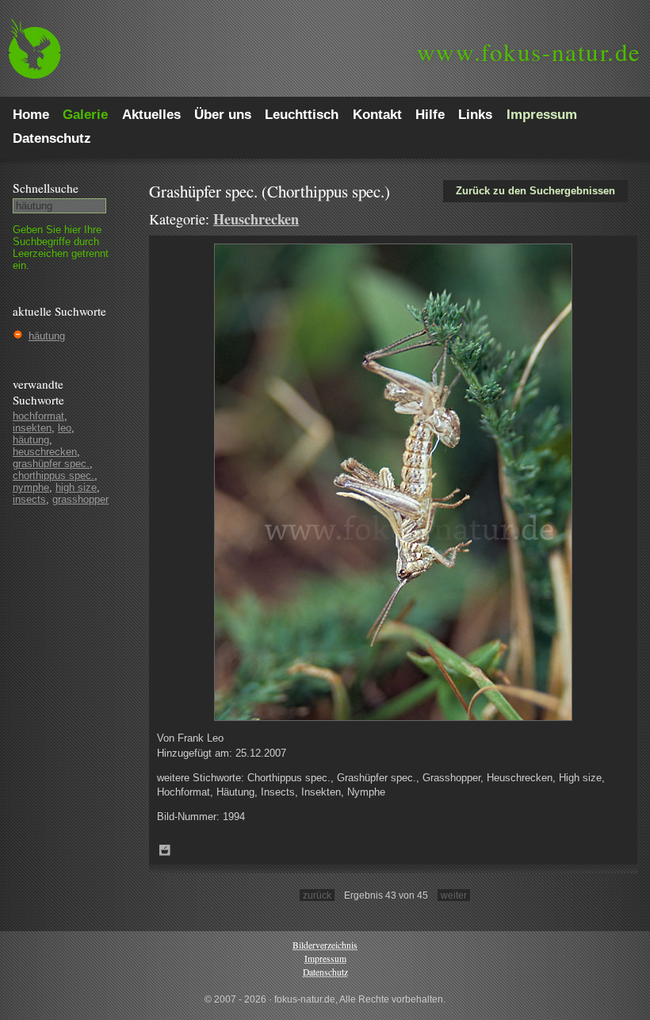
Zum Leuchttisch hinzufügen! (164, 850)
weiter (454, 895)
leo (64, 428)
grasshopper (80, 499)
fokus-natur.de (529, 51)
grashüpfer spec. (51, 464)
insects (29, 499)
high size (76, 487)
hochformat (38, 416)
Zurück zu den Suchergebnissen (535, 191)
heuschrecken (45, 452)
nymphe (31, 487)
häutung (47, 336)
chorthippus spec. (53, 475)
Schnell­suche (45, 188)
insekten (32, 428)
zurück (317, 895)
